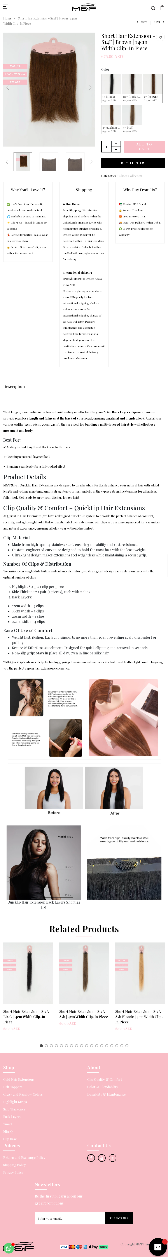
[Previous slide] (7, 87)
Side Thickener (14, 1109)
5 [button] (62, 1046)
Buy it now (133, 163)
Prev (144, 22)
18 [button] (127, 1046)
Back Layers (12, 1116)
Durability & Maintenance (106, 1094)
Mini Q (8, 1131)
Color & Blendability (102, 1087)
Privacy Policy (13, 1172)
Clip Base (10, 1139)
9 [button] (82, 1046)
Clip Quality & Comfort (104, 1079)
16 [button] (117, 1046)
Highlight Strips (15, 1102)
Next (157, 22)
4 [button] (57, 1046)
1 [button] (42, 1046)
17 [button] (122, 1046)
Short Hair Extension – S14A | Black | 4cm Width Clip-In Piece (27, 1016)
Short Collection (130, 176)
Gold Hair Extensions (18, 1079)
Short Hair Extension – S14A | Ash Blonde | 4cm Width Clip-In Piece (139, 1016)
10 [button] (87, 1046)
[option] (28, 990)
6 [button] (67, 1046)
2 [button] (47, 1046)
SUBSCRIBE (119, 1218)
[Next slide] (90, 87)
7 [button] (72, 1046)
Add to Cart (144, 146)
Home (7, 18)
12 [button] (97, 1046)
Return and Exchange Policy (24, 1157)
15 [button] (112, 1046)
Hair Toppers (13, 1087)
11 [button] (92, 1046)
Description (14, 386)
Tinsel (7, 1124)
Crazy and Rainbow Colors (23, 1094)
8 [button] (77, 1046)
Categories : (109, 176)
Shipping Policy (14, 1165)
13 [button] (102, 1046)
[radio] (111, 88)
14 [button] (107, 1046)
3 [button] (52, 1046)
